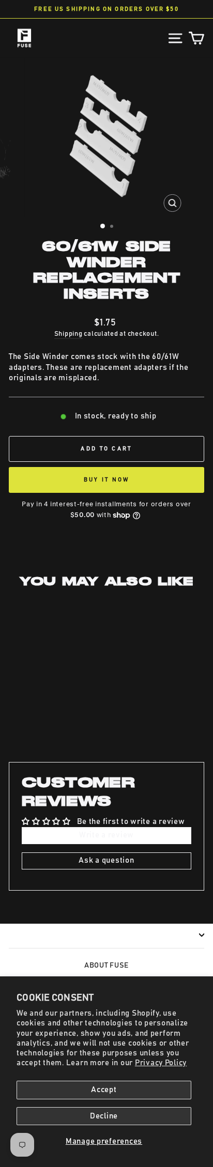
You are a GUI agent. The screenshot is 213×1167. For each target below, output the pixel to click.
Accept (103, 1090)
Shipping (68, 334)
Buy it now (107, 480)
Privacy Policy (161, 1063)
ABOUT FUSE (106, 965)
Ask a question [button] (106, 860)
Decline (104, 1116)
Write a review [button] (106, 835)
